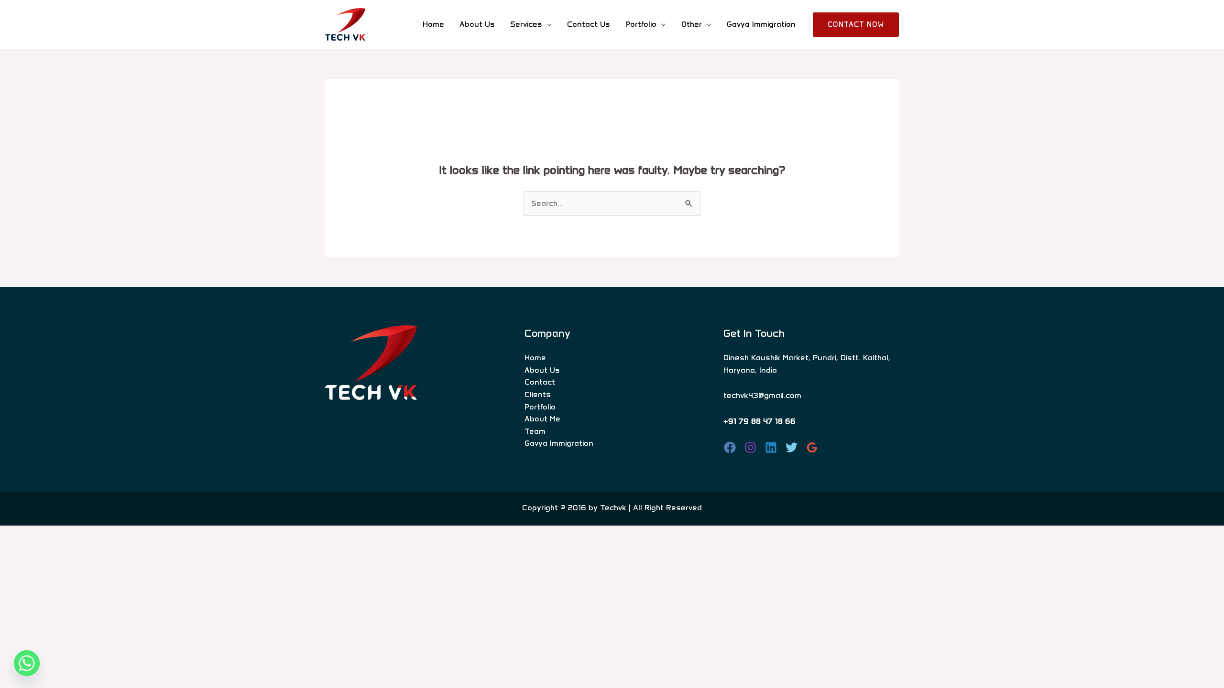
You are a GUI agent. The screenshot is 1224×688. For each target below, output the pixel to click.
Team (535, 431)
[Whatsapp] (27, 663)
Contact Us (588, 24)
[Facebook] (729, 447)
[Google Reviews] (812, 447)
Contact (540, 382)
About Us (477, 24)
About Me (542, 418)
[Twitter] (791, 447)
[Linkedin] (771, 447)
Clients (538, 394)
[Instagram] (750, 447)
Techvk (613, 507)
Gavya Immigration (761, 24)
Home (433, 24)
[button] (856, 24)
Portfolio (540, 406)
